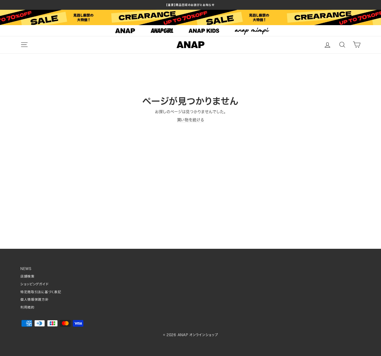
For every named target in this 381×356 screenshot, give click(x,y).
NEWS (26, 268)
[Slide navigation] (190, 30)
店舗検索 (27, 276)
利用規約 (27, 307)
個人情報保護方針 (34, 299)
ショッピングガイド (34, 284)
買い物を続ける (190, 120)
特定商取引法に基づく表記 (40, 291)
